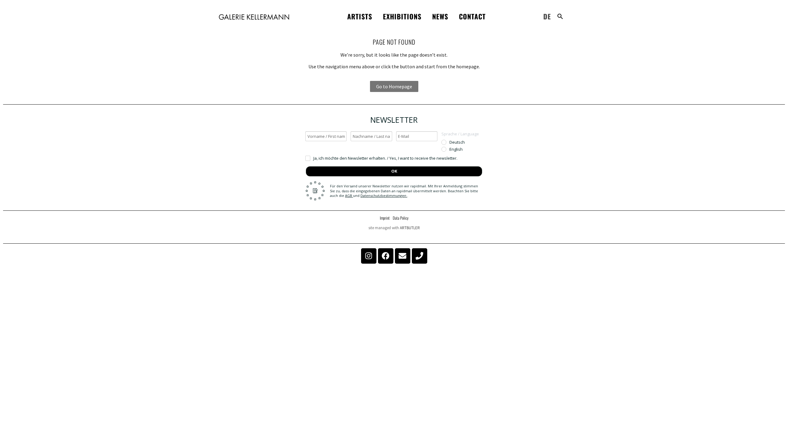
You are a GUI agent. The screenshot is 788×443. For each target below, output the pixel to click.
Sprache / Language (460, 133)
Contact (472, 16)
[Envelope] (402, 256)
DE (547, 16)
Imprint (385, 218)
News (440, 16)
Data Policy (400, 218)
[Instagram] (368, 256)
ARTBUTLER (410, 227)
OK (394, 171)
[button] (560, 16)
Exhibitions (402, 16)
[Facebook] (385, 256)
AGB (349, 195)
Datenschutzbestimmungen (383, 195)
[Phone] (419, 256)
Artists (359, 16)
